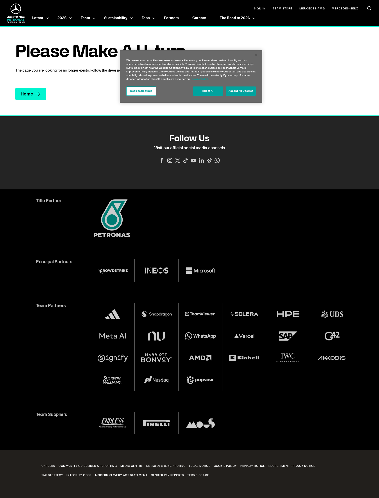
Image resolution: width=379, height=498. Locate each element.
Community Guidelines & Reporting (88, 466)
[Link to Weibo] (209, 160)
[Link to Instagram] (169, 160)
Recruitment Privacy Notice (291, 466)
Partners (171, 18)
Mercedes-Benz (345, 8)
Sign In (260, 8)
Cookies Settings (141, 90)
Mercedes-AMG (312, 8)
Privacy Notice (252, 466)
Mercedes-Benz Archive (166, 466)
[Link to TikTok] (185, 160)
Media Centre (131, 466)
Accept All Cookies (241, 90)
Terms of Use (198, 475)
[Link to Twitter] (177, 160)
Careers (199, 18)
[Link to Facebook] (161, 160)
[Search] (369, 8)
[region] (191, 76)
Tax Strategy (52, 475)
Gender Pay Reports (167, 475)
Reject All (208, 90)
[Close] (256, 55)
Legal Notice (199, 466)
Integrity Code (79, 475)
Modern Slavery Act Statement (121, 475)
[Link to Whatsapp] (217, 160)
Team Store (282, 8)
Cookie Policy (225, 466)
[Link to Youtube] (193, 160)
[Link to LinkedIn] (201, 160)
